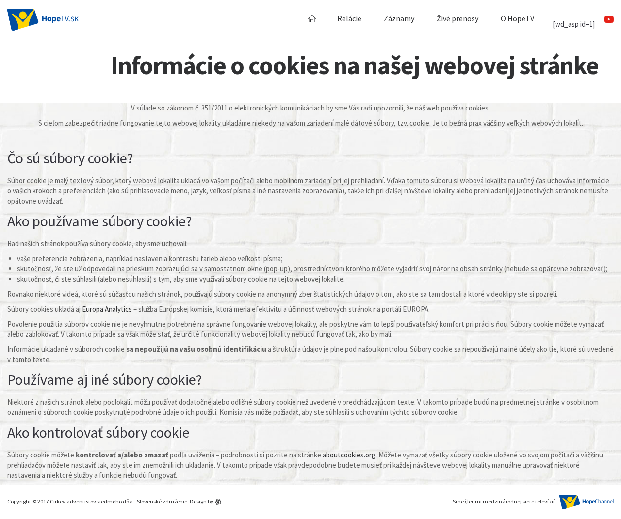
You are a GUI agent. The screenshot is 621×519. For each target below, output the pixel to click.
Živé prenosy (457, 18)
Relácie (349, 18)
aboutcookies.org (349, 454)
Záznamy (399, 18)
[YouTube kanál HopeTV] (609, 20)
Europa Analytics (107, 309)
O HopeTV (517, 18)
